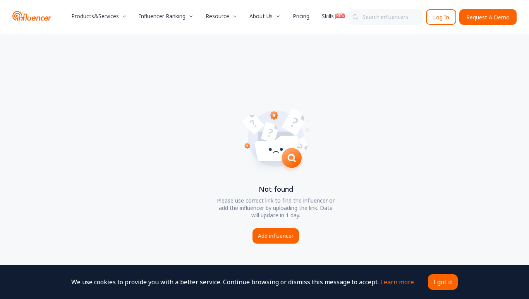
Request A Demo (488, 17)
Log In (441, 17)
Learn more (397, 282)
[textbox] (386, 17)
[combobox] (386, 17)
